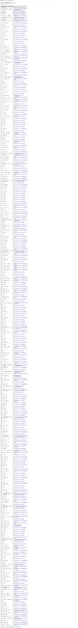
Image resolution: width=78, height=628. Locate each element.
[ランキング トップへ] (3, 4)
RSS (13, 7)
